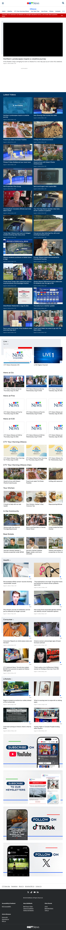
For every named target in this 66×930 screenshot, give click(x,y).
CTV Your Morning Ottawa (21, 11)
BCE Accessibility (6, 906)
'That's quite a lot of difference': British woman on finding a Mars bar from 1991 (46, 668)
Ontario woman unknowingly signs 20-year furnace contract (47, 642)
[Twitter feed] (28, 892)
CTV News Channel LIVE (11, 365)
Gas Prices (44, 11)
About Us (21, 886)
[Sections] (3, 3)
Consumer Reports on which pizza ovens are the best (17, 642)
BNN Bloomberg (49, 908)
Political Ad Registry (28, 910)
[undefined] (14, 384)
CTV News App (6, 886)
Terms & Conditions (28, 908)
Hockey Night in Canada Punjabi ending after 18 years (47, 727)
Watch (3, 11)
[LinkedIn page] (38, 892)
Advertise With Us (29, 886)
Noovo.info (5, 917)
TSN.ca (47, 910)
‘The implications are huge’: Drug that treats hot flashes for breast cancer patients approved (48, 583)
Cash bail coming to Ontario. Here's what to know (17, 727)
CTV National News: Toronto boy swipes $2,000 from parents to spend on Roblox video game (16, 669)
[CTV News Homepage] (33, 3)
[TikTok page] (31, 892)
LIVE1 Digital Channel (41, 365)
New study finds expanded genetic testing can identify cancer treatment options (47, 610)
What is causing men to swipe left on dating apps (48, 701)
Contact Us (38, 886)
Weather (9, 11)
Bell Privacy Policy (28, 906)
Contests (57, 11)
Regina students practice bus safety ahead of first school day (17, 701)
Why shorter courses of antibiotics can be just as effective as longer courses (16, 610)
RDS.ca (4, 921)
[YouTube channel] (35, 892)
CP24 (46, 906)
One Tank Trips (35, 11)
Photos (51, 11)
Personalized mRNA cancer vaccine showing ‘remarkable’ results (17, 582)
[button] (17, 108)
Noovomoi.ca (5, 919)
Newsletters (14, 886)
